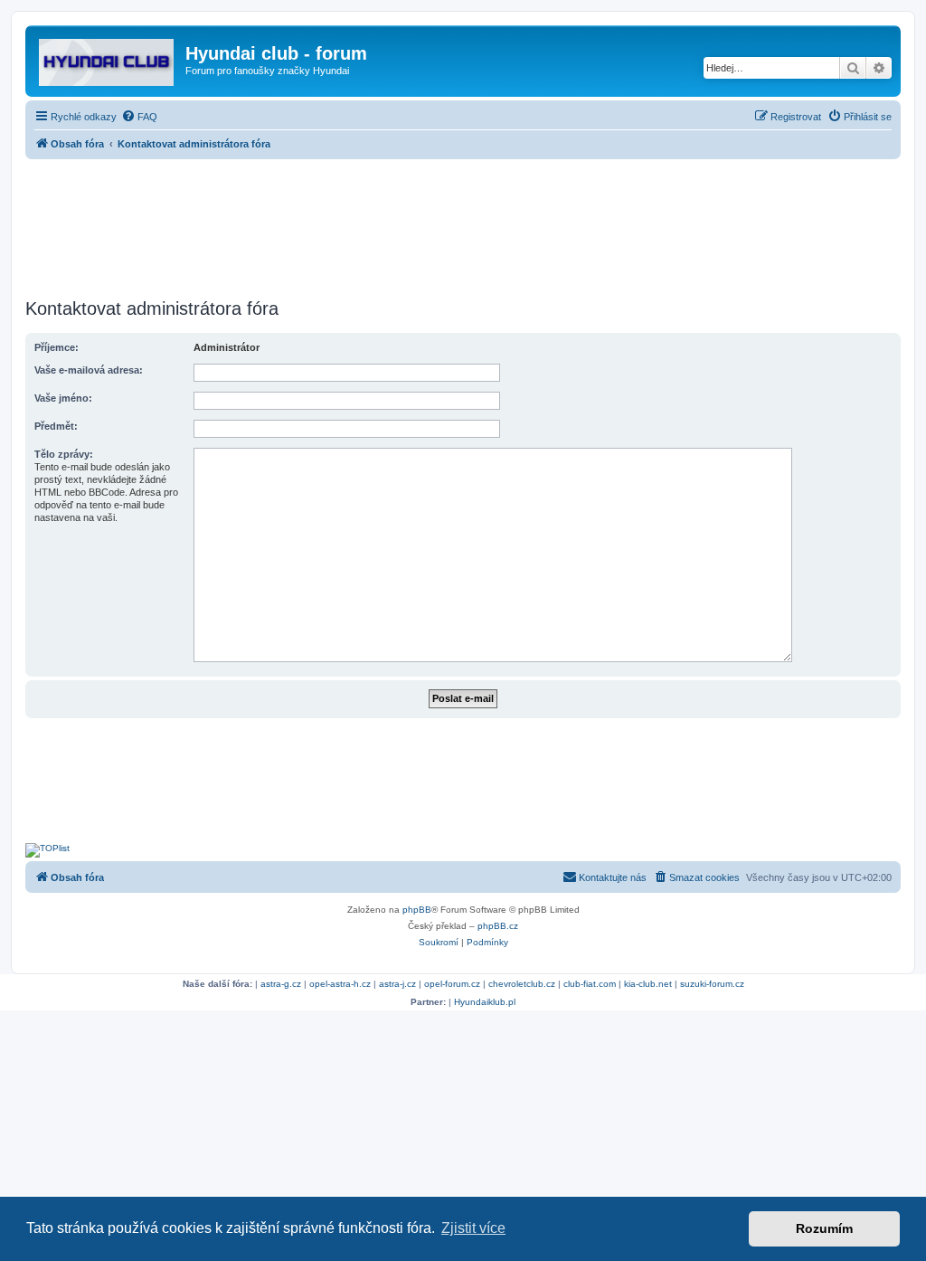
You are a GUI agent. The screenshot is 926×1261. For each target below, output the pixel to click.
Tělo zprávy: (63, 454)
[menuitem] (139, 117)
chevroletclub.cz (521, 984)
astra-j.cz (397, 984)
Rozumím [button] (824, 1228)
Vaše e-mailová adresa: (88, 370)
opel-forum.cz (452, 984)
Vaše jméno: (63, 398)
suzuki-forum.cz (712, 984)
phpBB (416, 910)
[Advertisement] (463, 223)
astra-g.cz (280, 984)
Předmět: (56, 426)
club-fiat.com (589, 984)
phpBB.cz (497, 926)
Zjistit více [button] (473, 1228)
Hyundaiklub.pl (484, 1002)
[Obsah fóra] (107, 59)
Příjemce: (56, 347)
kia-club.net (648, 984)
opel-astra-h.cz (340, 984)
